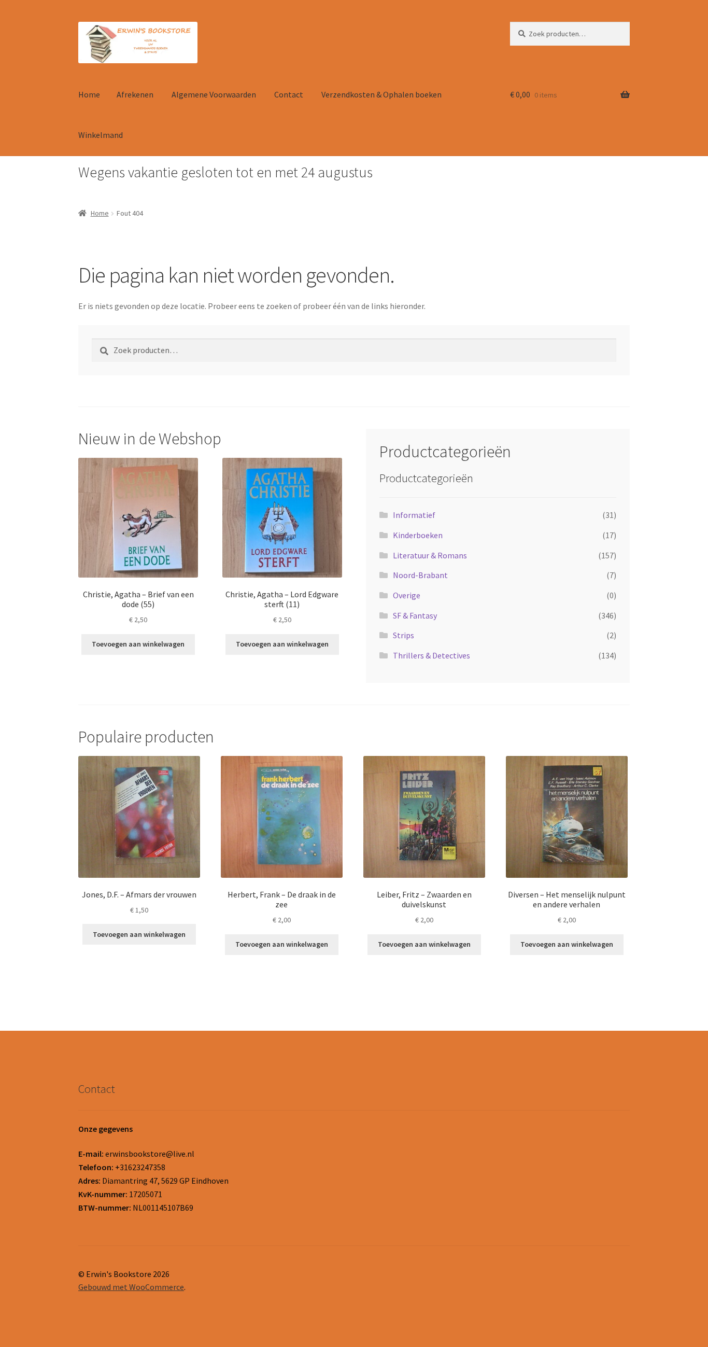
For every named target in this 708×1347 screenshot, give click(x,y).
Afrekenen (135, 94)
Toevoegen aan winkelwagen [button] (138, 644)
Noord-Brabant (420, 575)
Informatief (414, 515)
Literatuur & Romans (430, 555)
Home (89, 94)
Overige (406, 595)
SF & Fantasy (415, 615)
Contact (288, 94)
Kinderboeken (418, 535)
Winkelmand (100, 135)
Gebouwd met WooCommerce (131, 1287)
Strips (403, 635)
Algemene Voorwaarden (214, 94)
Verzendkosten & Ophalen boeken (381, 94)
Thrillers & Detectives (431, 655)
